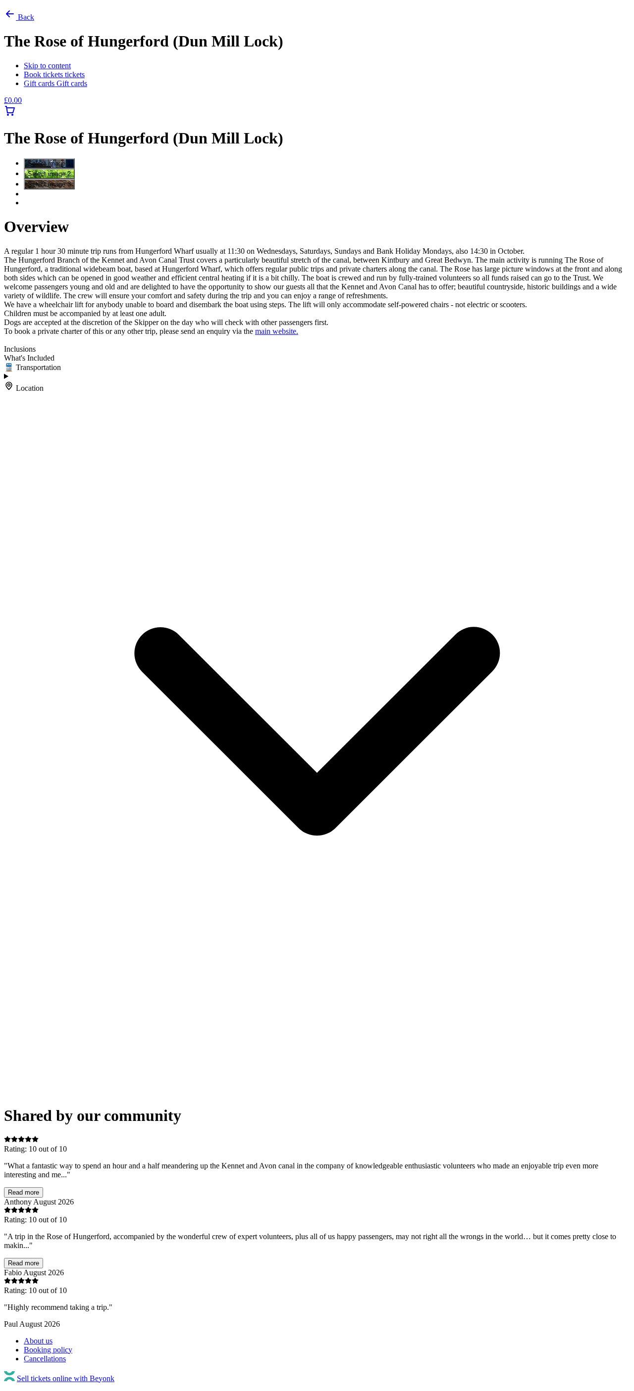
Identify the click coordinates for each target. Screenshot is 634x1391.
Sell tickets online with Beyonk (65, 1378)
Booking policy (48, 1349)
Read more (23, 1192)
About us (38, 1341)
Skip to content (47, 65)
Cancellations (45, 1358)
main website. (276, 331)
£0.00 (13, 100)
